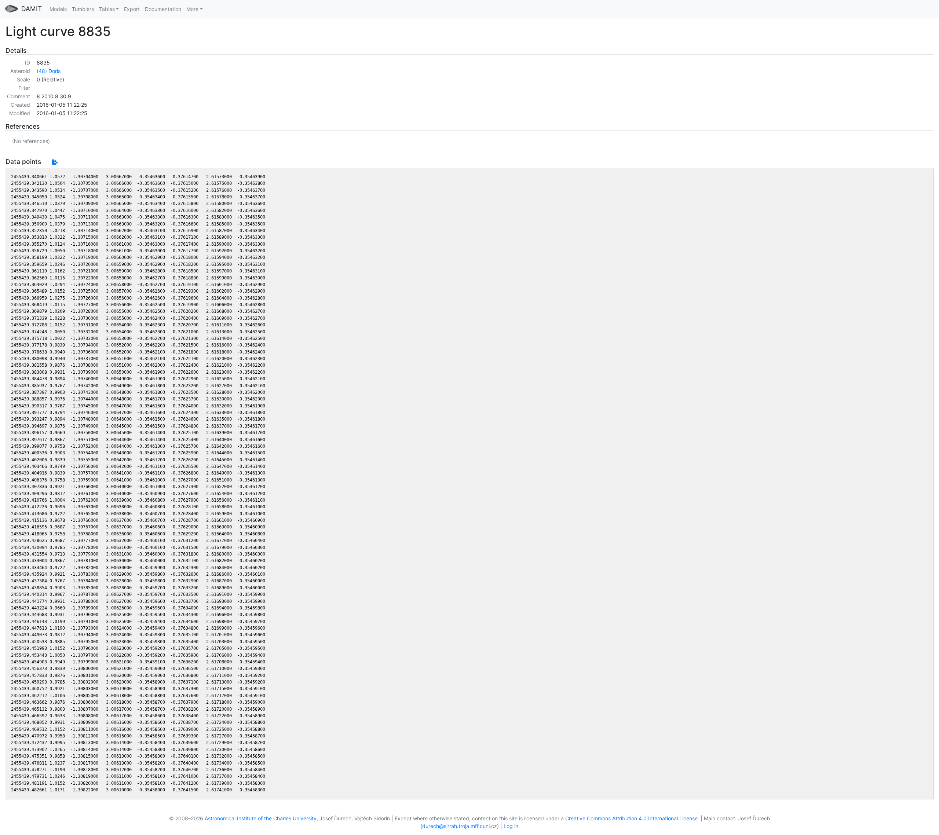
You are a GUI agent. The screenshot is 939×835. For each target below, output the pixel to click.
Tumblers (83, 9)
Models (58, 9)
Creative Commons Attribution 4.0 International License (631, 818)
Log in (511, 826)
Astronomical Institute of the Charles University (261, 818)
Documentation (163, 9)
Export (132, 9)
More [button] (192, 9)
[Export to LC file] (55, 162)
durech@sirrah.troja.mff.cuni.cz (459, 826)
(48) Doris (49, 71)
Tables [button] (107, 9)
